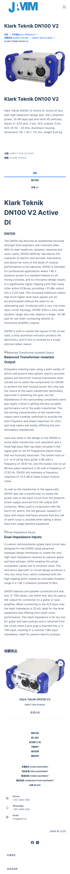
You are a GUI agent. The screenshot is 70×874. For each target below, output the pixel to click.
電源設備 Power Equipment (35, 776)
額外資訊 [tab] (35, 180)
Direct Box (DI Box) (22, 153)
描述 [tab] (35, 173)
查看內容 (35, 712)
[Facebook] (32, 842)
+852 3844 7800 (21, 799)
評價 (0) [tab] (35, 187)
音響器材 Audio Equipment (35, 767)
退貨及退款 (12, 868)
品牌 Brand (35, 785)
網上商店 (35, 737)
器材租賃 (35, 751)
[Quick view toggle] (60, 663)
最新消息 (35, 733)
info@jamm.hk (20, 818)
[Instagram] (37, 842)
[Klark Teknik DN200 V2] (35, 675)
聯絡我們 (35, 756)
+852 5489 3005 (21, 809)
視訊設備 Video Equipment (35, 771)
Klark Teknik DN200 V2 (35, 699)
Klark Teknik (18, 157)
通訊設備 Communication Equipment (35, 780)
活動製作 (35, 747)
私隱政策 (11, 855)
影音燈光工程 (35, 742)
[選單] (64, 7)
